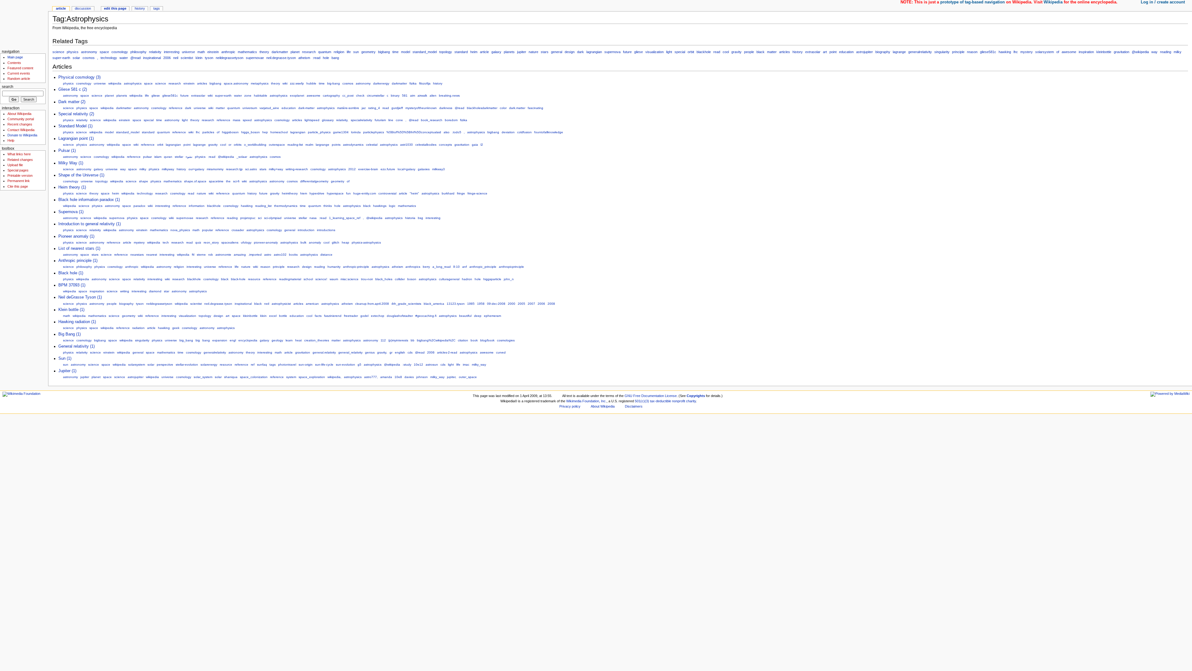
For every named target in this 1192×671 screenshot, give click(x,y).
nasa (313, 218)
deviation (508, 132)
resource (254, 279)
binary (395, 95)
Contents (14, 63)
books (293, 254)
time (395, 52)
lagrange (899, 52)
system (291, 377)
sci (260, 218)
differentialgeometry (314, 181)
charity (691, 401)
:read (316, 58)
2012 (352, 169)
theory (264, 52)
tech (166, 242)
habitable (260, 95)
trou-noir (367, 279)
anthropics (412, 266)
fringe (461, 193)
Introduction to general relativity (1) (89, 224)
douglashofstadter (400, 315)
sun (356, 52)
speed (247, 120)
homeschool (279, 132)
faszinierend (332, 315)
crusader (238, 230)
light (669, 52)
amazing (240, 254)
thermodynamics (285, 206)
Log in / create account (1163, 2)
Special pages (18, 170)
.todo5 (456, 132)
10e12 (418, 364)
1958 (481, 303)
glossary (328, 120)
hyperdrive (316, 193)
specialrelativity (361, 120)
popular (207, 230)
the (228, 181)
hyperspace (335, 193)
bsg (420, 218)
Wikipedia (1053, 2)
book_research (431, 120)
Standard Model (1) (75, 126)
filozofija (425, 83)
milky (1177, 52)
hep (265, 132)
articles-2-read (447, 352)
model (405, 52)
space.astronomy (236, 83)
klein (199, 58)
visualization (654, 52)
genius (370, 352)
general (556, 52)
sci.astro (251, 169)
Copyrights (696, 396)
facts (318, 315)
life (349, 52)
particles (208, 132)
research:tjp (234, 169)
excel (273, 315)
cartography (331, 95)
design (570, 52)
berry (426, 266)
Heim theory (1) (72, 187)
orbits (238, 144)
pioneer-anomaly (266, 242)
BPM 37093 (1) (71, 285)
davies (409, 377)
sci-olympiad (273, 218)
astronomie (223, 254)
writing (124, 291)
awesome (1069, 52)
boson (411, 279)
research (309, 52)
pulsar (147, 156)
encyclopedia (247, 340)
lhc (1016, 52)
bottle (283, 315)
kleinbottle (1103, 52)
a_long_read (441, 266)
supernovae (255, 58)
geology (277, 340)
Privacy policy (569, 406)
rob (210, 254)
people (749, 52)
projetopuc (247, 218)
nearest (151, 254)
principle (958, 52)
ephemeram (492, 315)
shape (143, 181)
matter (772, 52)
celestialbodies (425, 144)
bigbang (384, 52)
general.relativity (324, 352)
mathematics (247, 52)
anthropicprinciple (511, 266)
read (716, 52)
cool (726, 52)
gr (391, 352)
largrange (322, 144)
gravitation (1121, 52)
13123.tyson (456, 303)
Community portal (20, 119)
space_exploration (312, 377)
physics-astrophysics (366, 242)
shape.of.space (195, 181)
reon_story (211, 242)
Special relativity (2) (76, 114)
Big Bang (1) (69, 334)
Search (7, 87)
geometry (368, 52)
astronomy (89, 52)
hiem (303, 193)
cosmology (119, 52)
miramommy (215, 169)
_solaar (242, 156)
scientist (187, 58)
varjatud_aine (269, 108)
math (201, 52)
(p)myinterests (398, 340)
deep (477, 315)
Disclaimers (634, 406)
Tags (156, 8)
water (124, 58)
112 (383, 340)
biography (882, 52)
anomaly (315, 242)
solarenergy (209, 364)
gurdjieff (397, 108)
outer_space (468, 377)
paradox (139, 206)
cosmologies (506, 340)
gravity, (382, 352)
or (229, 144)
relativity (155, 52)
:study (407, 364)
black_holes (383, 279)
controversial (387, 193)
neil (175, 58)
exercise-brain (368, 169)
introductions (326, 230)
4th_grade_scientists (406, 303)
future (627, 52)
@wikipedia (1140, 52)
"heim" (414, 193)
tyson (209, 58)
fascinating (535, 108)
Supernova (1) (71, 212)
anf (464, 266)
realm (309, 144)
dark (580, 52)
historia (410, 218)
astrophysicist (281, 303)
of (1057, 52)
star (166, 291)
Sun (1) (64, 358)
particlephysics (373, 132)
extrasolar (812, 52)
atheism (304, 58)
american (312, 303)
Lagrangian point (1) (76, 138)
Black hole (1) (70, 273)
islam (157, 156)
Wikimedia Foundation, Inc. (586, 401)
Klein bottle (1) (71, 310)
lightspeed (312, 120)
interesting (171, 52)
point (833, 52)
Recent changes (19, 124)
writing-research (297, 169)
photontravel (287, 364)
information (197, 206)
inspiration (1086, 52)
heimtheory (290, 193)
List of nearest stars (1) (79, 248)
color (503, 108)
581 (405, 95)
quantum (324, 52)
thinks (327, 206)
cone (399, 120)
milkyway (168, 169)
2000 (511, 303)
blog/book (487, 340)
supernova (612, 52)
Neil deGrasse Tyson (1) (80, 297)
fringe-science (477, 193)
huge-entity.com (364, 193)
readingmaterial (290, 279)
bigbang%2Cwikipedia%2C (436, 340)
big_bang (186, 340)
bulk (303, 242)
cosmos (89, 58)
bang (335, 58)
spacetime (216, 181)
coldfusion (524, 132)
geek (175, 328)
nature (533, 52)
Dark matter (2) (71, 102)
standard (461, 52)
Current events (18, 73)
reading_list (263, 206)
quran (168, 156)
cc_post (348, 95)
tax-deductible (660, 401)
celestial (371, 144)
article (484, 52)
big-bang (333, 83)
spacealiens (229, 242)
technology (109, 58)
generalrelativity (920, 52)
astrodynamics (353, 144)
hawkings (379, 206)
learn (289, 340)
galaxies (424, 169)
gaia (475, 144)
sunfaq (262, 364)
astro (267, 254)
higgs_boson (250, 132)
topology (445, 52)
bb (412, 340)
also (446, 132)
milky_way (479, 364)
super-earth (61, 58)
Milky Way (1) (70, 163)
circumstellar (375, 95)
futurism (380, 120)
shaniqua (230, 377)
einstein (213, 52)
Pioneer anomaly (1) (76, 236)
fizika (413, 83)
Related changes (20, 160)
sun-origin (306, 364)
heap (345, 242)
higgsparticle (492, 279)
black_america (434, 303)
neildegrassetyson (229, 58)
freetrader (351, 315)
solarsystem (1044, 52)
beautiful (465, 315)
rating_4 (374, 108)
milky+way (276, 169)
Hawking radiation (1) (77, 322)
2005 (521, 303)
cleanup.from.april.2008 (372, 303)
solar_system (203, 377)
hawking (1005, 52)
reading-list (295, 144)
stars (545, 52)
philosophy (138, 52)
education (846, 52)
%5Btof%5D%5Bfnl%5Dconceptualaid (413, 132)
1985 (471, 303)
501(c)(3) (642, 401)
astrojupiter (864, 52)
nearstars (137, 254)
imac (466, 364)
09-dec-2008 (496, 303)
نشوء (189, 156)
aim (412, 95)
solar (76, 58)
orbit (691, 52)
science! (321, 279)
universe (188, 52)
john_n (509, 279)
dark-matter (306, 108)
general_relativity (350, 352)
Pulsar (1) (67, 150)
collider (400, 279)
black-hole (238, 279)
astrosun (432, 364)
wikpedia (183, 254)
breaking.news (449, 95)
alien (433, 95)
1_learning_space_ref (344, 218)
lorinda (356, 132)
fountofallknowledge (548, 132)
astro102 (280, 254)
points (336, 144)
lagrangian (594, 52)
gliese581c (988, 52)
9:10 (456, 266)
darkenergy (381, 83)
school (308, 279)
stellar (179, 156)
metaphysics (260, 83)
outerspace (277, 144)
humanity (334, 266)
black (760, 52)
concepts (445, 144)
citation (463, 340)
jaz (364, 108)
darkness (445, 108)
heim (473, 52)
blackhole (704, 52)
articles (784, 52)
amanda (386, 377)
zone (247, 95)
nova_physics (180, 230)
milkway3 (438, 169)
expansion (219, 340)
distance (326, 254)
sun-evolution (345, 364)
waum (334, 279)
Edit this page (115, 8)
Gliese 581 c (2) (72, 89)
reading (1165, 52)
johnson (422, 377)
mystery (1026, 52)
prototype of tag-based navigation (972, 2)
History (140, 8)
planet (295, 52)
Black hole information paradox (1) (89, 200)
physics (73, 52)
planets (509, 52)
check (360, 95)
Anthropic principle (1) (77, 260)
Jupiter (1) (67, 371)
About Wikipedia (19, 114)
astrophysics (133, 83)
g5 (359, 364)
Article (61, 8)
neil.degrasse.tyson (281, 58)
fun (348, 193)
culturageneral (449, 279)
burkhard (448, 193)
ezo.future (388, 169)
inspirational (152, 58)
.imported (255, 254)
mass (236, 120)
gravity (736, 52)
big (198, 340)
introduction (306, 230)
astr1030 (406, 144)
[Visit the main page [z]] (24, 24)
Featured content (20, 68)
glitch (335, 242)
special (680, 52)
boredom (451, 120)
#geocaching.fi (425, 315)
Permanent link (18, 181)
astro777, (371, 377)
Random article (18, 78)
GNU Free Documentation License (651, 396)
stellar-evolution (187, 364)
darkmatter (280, 52)
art (825, 52)
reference (176, 108)
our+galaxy (196, 169)
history (797, 52)
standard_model (425, 52)
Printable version (20, 175)
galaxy (496, 52)
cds (410, 352)
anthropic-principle (356, 266)
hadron (467, 279)
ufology (246, 242)
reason (972, 52)
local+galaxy (406, 169)
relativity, (342, 120)
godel (364, 315)
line (390, 120)
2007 (531, 303)
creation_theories (316, 340)
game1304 (341, 132)
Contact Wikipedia (20, 130)
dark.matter (517, 108)
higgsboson (230, 132)
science (58, 52)
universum (249, 108)
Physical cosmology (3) (79, 77)
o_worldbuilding (255, 144)
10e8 (398, 377)
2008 (551, 303)
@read (135, 58)
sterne (201, 254)
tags (272, 364)
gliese (638, 52)
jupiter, (451, 377)
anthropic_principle (482, 266)
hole (326, 58)
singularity (942, 52)
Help (10, 140)
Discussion (83, 8)
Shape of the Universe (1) (81, 175)
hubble (311, 83)
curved (501, 352)
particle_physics (319, 132)
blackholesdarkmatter (482, 108)
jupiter (521, 52)
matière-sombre (348, 108)
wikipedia (114, 83)
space (104, 52)
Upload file (15, 165)
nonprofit (678, 401)
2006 (167, 58)
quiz (198, 242)
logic (392, 206)
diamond (155, 291)
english (400, 352)
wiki (284, 83)
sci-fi (236, 181)
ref (253, 364)
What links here (19, 154)
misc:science (350, 279)
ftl (193, 254)
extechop (377, 315)
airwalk (422, 95)
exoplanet (297, 95)
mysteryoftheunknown (421, 108)
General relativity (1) (76, 346)
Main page (15, 57)
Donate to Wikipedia (22, 135)
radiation (138, 328)
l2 (482, 144)
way (1154, 52)
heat (298, 340)
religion (339, 52)
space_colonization (254, 377)
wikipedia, (334, 377)
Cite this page (17, 186)
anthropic (228, 52)
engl (233, 340)
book (474, 340)
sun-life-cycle (324, 364)
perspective (165, 364)
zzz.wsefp (297, 83)
